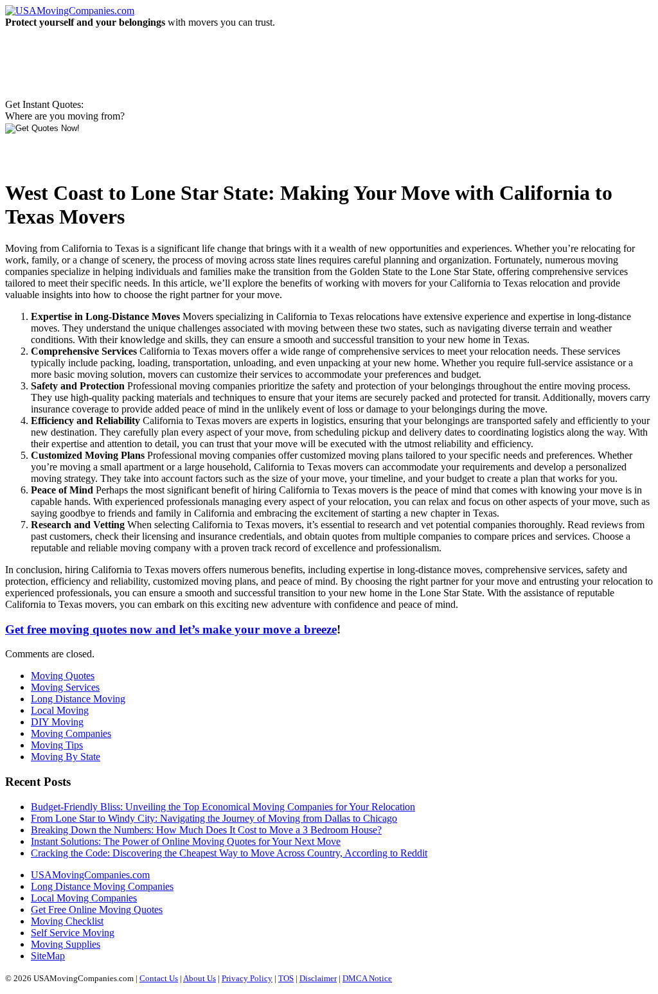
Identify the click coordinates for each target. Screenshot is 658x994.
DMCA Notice (367, 978)
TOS (286, 978)
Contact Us (158, 978)
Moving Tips (57, 745)
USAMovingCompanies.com (90, 874)
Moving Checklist (67, 921)
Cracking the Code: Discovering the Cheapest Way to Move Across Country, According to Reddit (229, 853)
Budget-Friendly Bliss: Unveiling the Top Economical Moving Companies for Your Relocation (223, 806)
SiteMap (48, 955)
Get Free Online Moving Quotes (97, 909)
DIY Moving (57, 721)
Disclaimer (318, 978)
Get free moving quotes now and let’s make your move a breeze (171, 629)
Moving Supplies (65, 944)
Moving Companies (71, 733)
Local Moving (60, 710)
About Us (199, 978)
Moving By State (65, 756)
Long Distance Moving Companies (102, 886)
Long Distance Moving (78, 698)
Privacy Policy (247, 978)
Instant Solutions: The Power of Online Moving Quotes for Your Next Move (186, 841)
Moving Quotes (62, 675)
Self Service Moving (72, 932)
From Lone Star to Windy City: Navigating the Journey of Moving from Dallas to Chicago (214, 818)
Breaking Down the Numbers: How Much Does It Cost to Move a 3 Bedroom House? (206, 829)
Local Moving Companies (84, 897)
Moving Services (65, 687)
